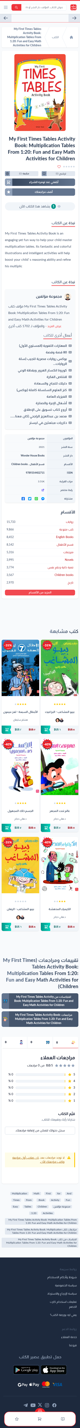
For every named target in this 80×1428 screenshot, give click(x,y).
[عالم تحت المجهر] (59, 767)
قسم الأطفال (37, 464)
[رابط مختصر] (26, 490)
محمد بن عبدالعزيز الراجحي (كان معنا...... (38, 416)
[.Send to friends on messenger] (43, 498)
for (58, 1193)
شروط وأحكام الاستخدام (62, 1277)
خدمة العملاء (69, 1337)
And (69, 1193)
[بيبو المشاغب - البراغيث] (59, 668)
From (29, 1200)
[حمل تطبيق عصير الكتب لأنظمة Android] (26, 1370)
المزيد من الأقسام (40, 592)
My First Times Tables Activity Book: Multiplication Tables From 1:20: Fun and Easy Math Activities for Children (42, 1221)
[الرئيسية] (71, 37)
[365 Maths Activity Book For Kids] (5, 18)
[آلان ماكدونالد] (58, 720)
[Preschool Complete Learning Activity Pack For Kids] (74, 18)
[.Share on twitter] (29, 498)
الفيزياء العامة (57, 396)
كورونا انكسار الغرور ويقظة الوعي (42, 370)
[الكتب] (62, 1419)
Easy (15, 1206)
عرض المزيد (54, 326)
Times (16, 1200)
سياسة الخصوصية (66, 1285)
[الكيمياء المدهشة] (59, 865)
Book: (41, 1200)
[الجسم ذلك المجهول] (20, 767)
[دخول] (17, 1419)
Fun (68, 1200)
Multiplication (19, 1193)
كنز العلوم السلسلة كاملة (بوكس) (42, 390)
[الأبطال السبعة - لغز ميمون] (20, 668)
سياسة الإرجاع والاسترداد (62, 1293)
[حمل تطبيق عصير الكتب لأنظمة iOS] (54, 1370)
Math (36, 1193)
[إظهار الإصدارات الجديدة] (40, 1410)
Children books (19, 464)
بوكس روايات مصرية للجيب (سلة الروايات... (43, 361)
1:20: (33, 1213)
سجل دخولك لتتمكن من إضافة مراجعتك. (40, 1130)
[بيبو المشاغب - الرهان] (20, 865)
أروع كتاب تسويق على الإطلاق (45, 409)
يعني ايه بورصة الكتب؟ (63, 1315)
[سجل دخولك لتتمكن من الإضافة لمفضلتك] (59, 167)
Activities (48, 1213)
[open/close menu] (5, 7)
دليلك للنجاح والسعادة (50, 383)
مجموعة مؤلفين (49, 296)
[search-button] (16, 7)
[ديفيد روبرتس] (61, 720)
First (48, 1193)
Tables (27, 1206)
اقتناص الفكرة (57, 377)
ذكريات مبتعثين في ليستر (48, 422)
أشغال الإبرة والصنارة (51, 403)
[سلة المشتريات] (39, 1419)
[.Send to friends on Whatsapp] (36, 498)
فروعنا (73, 1345)
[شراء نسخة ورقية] (59, 730)
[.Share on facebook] (23, 498)
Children (42, 1206)
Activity (55, 1200)
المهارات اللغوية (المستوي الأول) (43, 345)
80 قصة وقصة (56, 352)
